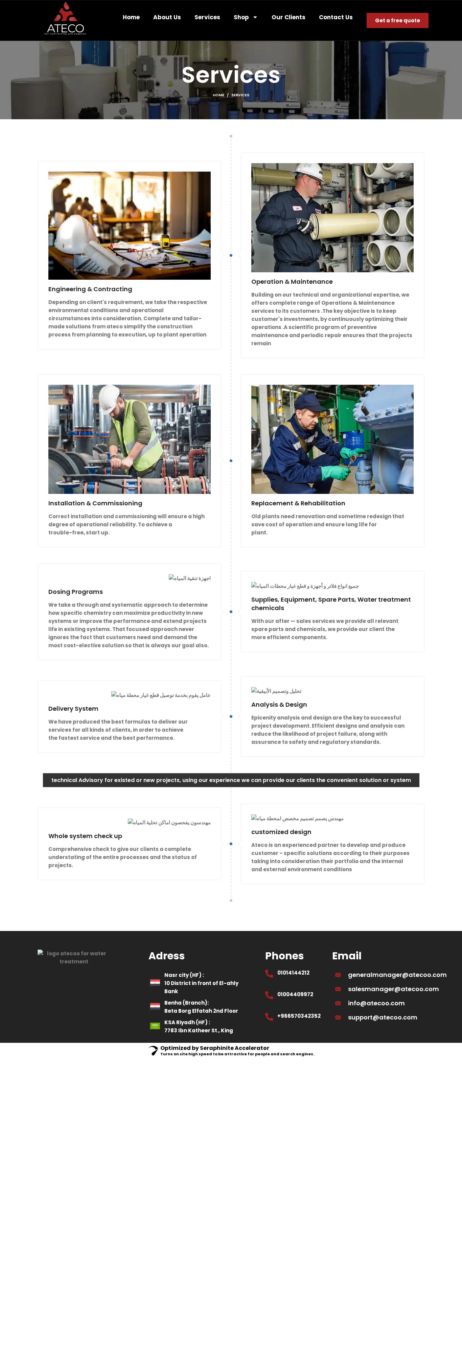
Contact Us (336, 17)
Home (131, 17)
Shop (241, 17)
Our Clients (288, 17)
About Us (167, 17)
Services (207, 17)
